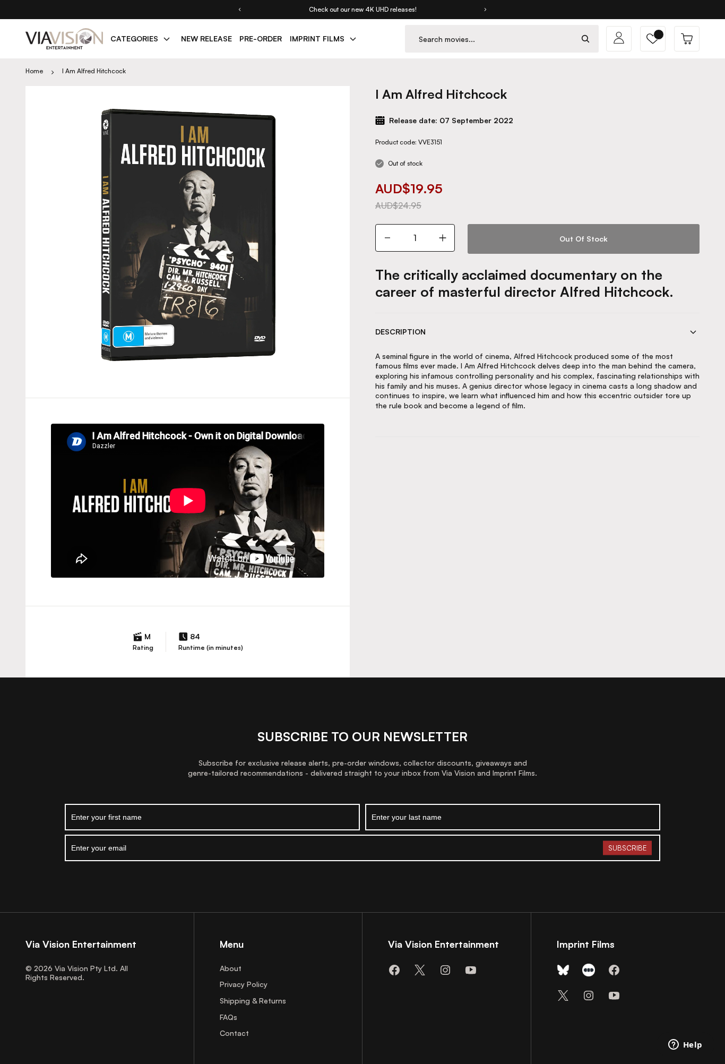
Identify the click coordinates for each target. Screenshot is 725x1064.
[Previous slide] (239, 9)
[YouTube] (470, 970)
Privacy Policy (243, 984)
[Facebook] (394, 970)
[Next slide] (485, 9)
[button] (652, 38)
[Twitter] (419, 970)
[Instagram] (445, 970)
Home (34, 71)
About (230, 968)
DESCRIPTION (400, 331)
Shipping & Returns (253, 1000)
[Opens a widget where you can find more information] (685, 1045)
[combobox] (489, 39)
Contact (234, 1032)
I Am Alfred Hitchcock (94, 71)
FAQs (228, 1017)
